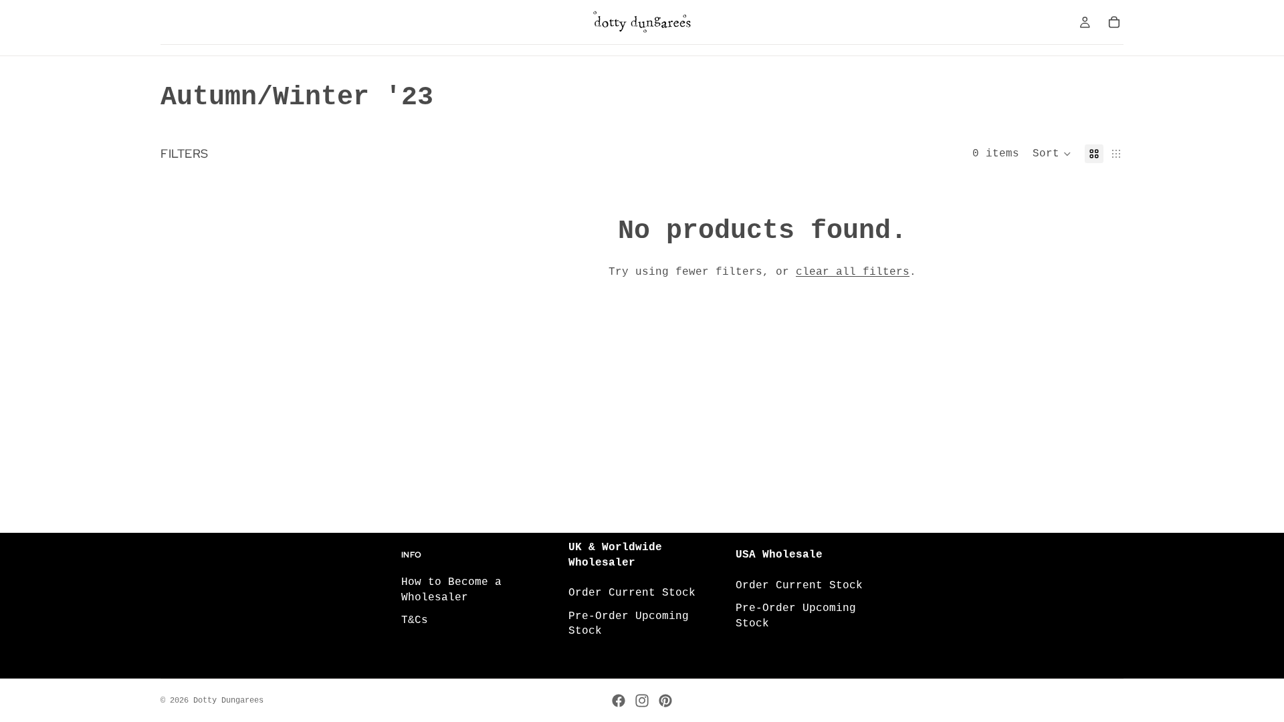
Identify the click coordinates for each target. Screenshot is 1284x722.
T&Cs (414, 620)
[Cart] (1114, 22)
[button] (1052, 153)
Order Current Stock (632, 593)
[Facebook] (619, 701)
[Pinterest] (665, 701)
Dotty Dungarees (228, 700)
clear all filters (852, 272)
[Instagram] (642, 701)
